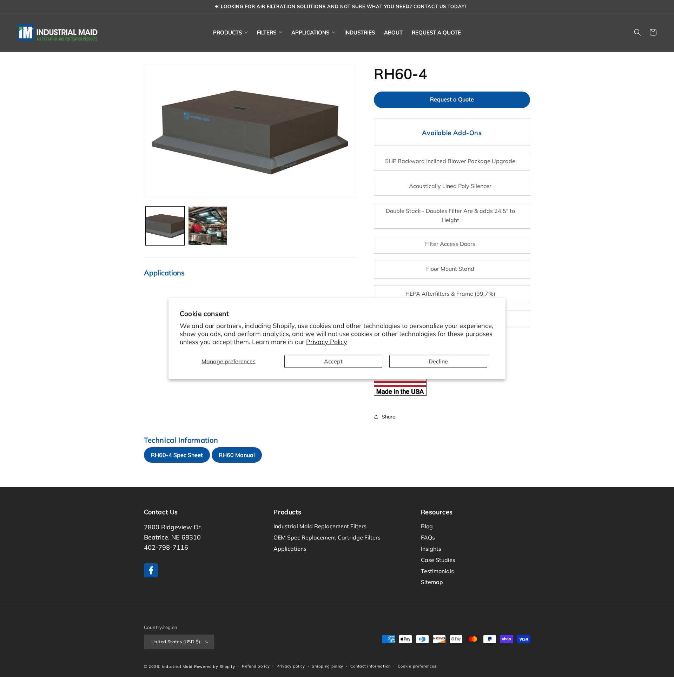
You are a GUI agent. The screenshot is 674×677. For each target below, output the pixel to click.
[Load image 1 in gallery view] (165, 225)
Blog (427, 526)
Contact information (370, 666)
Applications (289, 548)
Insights (431, 548)
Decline (438, 360)
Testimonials (437, 571)
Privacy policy (291, 666)
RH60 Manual (237, 454)
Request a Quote (452, 99)
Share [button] (388, 417)
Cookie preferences (417, 666)
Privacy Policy (326, 342)
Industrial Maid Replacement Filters (319, 526)
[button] (230, 32)
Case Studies (438, 559)
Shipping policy (327, 666)
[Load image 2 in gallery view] (207, 225)
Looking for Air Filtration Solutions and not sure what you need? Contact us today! (342, 6)
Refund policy (256, 666)
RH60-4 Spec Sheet (177, 454)
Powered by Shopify (214, 666)
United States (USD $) (175, 641)
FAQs (428, 537)
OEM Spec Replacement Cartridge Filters (327, 537)
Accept (333, 360)
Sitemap (432, 581)
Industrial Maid (177, 666)
